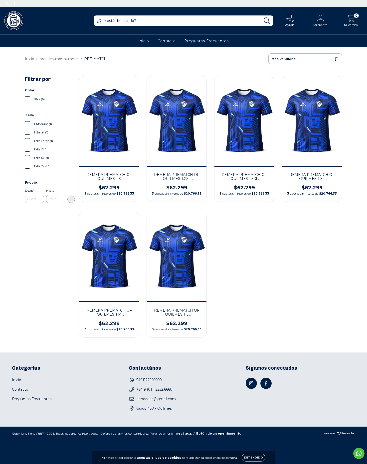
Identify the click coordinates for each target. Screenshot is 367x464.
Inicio (143, 41)
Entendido (253, 457)
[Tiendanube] (339, 434)
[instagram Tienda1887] (7, 3)
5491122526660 (149, 380)
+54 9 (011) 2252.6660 (154, 389)
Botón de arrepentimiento (218, 433)
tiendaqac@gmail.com (156, 399)
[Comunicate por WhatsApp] (359, 453)
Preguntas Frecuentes (206, 41)
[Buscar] (267, 21)
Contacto (167, 41)
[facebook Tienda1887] (14, 3)
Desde (29, 190)
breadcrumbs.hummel (59, 59)
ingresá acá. (181, 433)
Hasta (50, 190)
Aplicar (71, 199)
